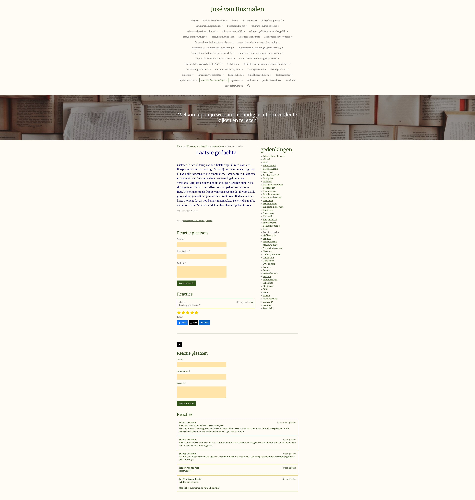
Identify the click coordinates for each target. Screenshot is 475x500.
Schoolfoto (268, 283)
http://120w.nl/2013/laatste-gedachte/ (197, 221)
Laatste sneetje (270, 241)
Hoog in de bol (270, 219)
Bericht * (181, 263)
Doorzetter (268, 200)
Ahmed (266, 159)
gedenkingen (218, 146)
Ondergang (268, 257)
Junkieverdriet (269, 222)
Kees (265, 229)
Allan (265, 162)
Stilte (265, 289)
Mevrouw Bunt (270, 245)
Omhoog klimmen (272, 254)
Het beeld (267, 216)
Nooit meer (268, 251)
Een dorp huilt (270, 203)
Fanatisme (268, 210)
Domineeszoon (270, 191)
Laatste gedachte (235, 146)
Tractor (266, 295)
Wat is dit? (268, 302)
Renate (266, 270)
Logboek (267, 238)
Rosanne (267, 276)
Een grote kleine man (273, 207)
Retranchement (270, 273)
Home (180, 146)
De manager (269, 188)
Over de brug (269, 264)
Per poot (267, 267)
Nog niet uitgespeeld (272, 248)
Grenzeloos (268, 213)
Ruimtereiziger (270, 279)
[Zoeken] (249, 85)
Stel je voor (268, 286)
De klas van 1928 (271, 175)
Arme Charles (269, 165)
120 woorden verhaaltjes (197, 146)
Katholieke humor (271, 226)
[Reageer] (251, 302)
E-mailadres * (183, 251)
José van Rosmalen (237, 9)
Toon (265, 292)
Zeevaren (267, 305)
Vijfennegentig (270, 298)
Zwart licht (268, 308)
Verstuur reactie (186, 283)
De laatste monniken (273, 184)
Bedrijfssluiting (270, 169)
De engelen (268, 178)
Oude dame (268, 260)
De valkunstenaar (271, 194)
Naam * (180, 239)
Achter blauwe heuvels (274, 156)
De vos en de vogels (272, 197)
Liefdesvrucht (269, 235)
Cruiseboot (268, 172)
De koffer (267, 181)
